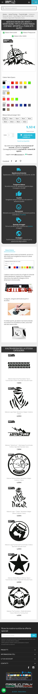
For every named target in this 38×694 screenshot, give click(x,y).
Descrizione (9, 250)
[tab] (9, 250)
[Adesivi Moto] (10, 2)
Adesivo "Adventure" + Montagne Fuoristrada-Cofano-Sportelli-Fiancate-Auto (19, 446)
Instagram (33, 667)
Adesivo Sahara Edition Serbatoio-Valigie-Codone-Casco (19, 479)
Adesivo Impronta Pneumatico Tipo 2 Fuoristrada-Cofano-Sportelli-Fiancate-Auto (19, 379)
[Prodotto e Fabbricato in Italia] (19, 687)
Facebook (28, 667)
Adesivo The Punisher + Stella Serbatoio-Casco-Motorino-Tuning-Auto (19, 612)
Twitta (16, 161)
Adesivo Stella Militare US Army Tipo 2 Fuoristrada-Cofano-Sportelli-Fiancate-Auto (19, 579)
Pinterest (20, 161)
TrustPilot (23, 215)
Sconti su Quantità (23, 141)
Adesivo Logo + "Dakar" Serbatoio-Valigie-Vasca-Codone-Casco (19, 512)
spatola (30, 226)
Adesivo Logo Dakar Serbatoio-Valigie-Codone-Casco (19, 413)
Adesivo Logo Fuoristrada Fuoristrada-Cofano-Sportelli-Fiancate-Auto (19, 545)
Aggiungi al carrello (26, 136)
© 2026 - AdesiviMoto (19, 692)
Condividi (11, 161)
